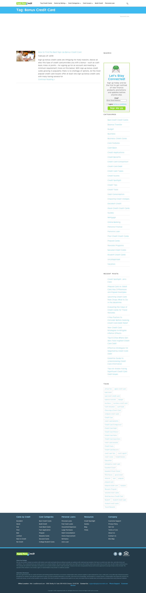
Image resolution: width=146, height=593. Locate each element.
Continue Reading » (46, 79)
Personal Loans (67, 521)
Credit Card (109, 417)
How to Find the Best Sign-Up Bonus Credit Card (59, 52)
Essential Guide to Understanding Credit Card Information (117, 361)
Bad (17, 533)
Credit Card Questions (112, 439)
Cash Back (112, 148)
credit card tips (110, 453)
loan (114, 478)
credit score (109, 457)
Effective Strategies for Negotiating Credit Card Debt (118, 351)
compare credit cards (112, 414)
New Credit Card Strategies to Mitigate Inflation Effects (117, 330)
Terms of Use (113, 530)
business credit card (120, 403)
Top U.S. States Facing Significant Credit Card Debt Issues (117, 371)
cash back (120, 407)
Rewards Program (111, 489)
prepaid (120, 478)
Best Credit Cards (45, 521)
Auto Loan (65, 542)
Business (111, 134)
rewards (123, 486)
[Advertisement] (73, 33)
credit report (122, 453)
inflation (107, 478)
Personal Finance (115, 227)
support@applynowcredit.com (98, 583)
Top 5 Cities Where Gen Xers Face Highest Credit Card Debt (118, 341)
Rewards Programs (116, 245)
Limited (19, 536)
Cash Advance (110, 407)
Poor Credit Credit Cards (118, 236)
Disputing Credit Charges (118, 199)
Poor (18, 530)
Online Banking (114, 222)
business (108, 403)
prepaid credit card (111, 486)
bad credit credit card (112, 396)
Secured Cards (44, 539)
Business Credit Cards (117, 139)
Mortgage (112, 218)
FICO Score (108, 475)
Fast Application (44, 530)
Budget (111, 129)
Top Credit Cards (46, 3)
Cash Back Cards (45, 527)
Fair (17, 527)
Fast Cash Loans (67, 524)
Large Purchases (67, 530)
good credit (119, 475)
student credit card (119, 500)
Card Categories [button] (74, 3)
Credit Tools (113, 190)
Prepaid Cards (114, 241)
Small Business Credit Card (114, 496)
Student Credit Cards (117, 255)
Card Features (114, 143)
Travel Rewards (110, 507)
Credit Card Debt (115, 166)
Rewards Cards (44, 536)
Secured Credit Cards (117, 250)
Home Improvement (68, 536)
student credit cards (112, 503)
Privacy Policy (113, 524)
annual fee (108, 389)
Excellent (19, 521)
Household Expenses (69, 527)
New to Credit (21, 539)
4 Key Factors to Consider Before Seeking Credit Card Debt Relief (118, 320)
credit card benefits (111, 421)
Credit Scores (113, 176)
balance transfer (110, 400)
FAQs (86, 530)
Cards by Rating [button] (59, 3)
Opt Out (111, 527)
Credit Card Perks (111, 435)
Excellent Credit (114, 204)
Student (107, 500)
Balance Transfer (115, 125)
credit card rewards (111, 443)
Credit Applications (116, 152)
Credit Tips (112, 185)
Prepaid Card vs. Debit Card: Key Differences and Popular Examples (117, 289)
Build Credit (99, 3)
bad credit (108, 392)
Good (18, 524)
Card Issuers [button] (87, 3)
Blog (85, 527)
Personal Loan (110, 3)
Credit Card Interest (111, 432)
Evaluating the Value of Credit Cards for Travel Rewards (117, 310)
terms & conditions (119, 104)
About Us (111, 533)
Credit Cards (109, 446)
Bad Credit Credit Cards (118, 120)
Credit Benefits (114, 157)
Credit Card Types (115, 171)
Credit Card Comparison (118, 162)
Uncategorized (114, 259)
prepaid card (109, 482)
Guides (111, 213)
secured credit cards (112, 493)
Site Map (111, 539)
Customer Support (114, 521)
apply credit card (120, 389)
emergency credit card (112, 464)
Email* (117, 98)
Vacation (111, 264)
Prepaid (41, 533)
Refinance (65, 539)
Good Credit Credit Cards (119, 208)
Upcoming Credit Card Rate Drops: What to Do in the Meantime (118, 300)
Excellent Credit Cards (112, 471)
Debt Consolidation (116, 194)
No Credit (19, 542)
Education (108, 460)
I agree (117, 104)
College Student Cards (47, 542)
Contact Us (112, 536)
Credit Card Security (112, 450)
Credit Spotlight (114, 180)
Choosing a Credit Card (113, 410)
